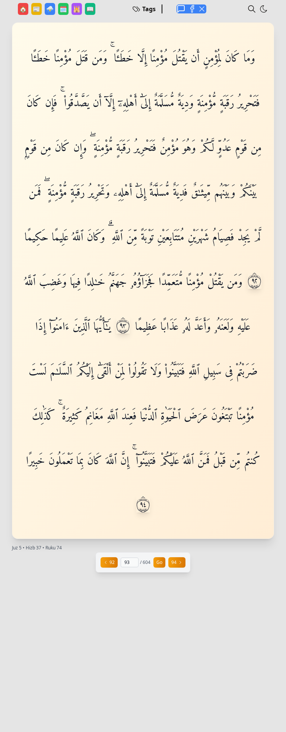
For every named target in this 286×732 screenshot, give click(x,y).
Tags (149, 9)
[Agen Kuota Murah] (181, 8)
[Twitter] (201, 8)
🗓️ (64, 8)
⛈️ (50, 8)
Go (159, 562)
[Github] (191, 8)
